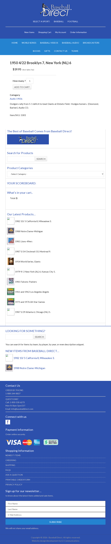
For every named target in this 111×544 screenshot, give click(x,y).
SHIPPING (10, 465)
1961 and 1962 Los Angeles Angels (32, 292)
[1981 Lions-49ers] (10, 244)
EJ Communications (70, 541)
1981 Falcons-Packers (26, 281)
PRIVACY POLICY (13, 484)
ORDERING (10, 460)
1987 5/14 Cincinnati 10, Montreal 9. (33, 251)
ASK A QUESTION (14, 475)
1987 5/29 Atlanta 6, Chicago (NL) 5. (33, 312)
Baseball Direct (55, 10)
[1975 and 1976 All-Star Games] (10, 304)
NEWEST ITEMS (13, 455)
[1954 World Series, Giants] (10, 264)
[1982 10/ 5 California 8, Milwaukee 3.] (10, 223)
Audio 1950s (16, 98)
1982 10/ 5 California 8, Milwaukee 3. (33, 221)
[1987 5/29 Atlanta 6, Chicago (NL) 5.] (10, 314)
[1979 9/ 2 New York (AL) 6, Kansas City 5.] (10, 274)
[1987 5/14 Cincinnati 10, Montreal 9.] (10, 254)
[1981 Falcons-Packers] (10, 284)
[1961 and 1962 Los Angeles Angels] (10, 294)
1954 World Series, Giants (27, 261)
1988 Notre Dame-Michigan (29, 231)
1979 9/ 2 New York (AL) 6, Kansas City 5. (35, 271)
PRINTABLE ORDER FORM (17, 479)
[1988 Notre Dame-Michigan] (10, 233)
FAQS (8, 470)
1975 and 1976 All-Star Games (30, 302)
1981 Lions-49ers (23, 241)
